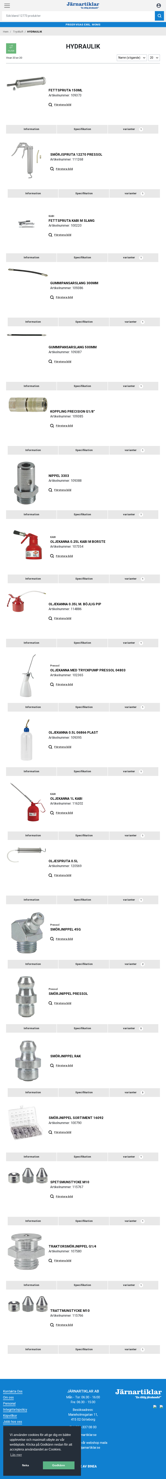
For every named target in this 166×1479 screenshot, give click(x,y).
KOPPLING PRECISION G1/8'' (72, 411)
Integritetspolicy (15, 1409)
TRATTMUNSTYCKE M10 (70, 1311)
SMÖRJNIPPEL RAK (65, 1056)
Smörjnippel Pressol (68, 994)
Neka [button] (25, 1465)
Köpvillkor (10, 1416)
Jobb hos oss (12, 1422)
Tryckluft (18, 31)
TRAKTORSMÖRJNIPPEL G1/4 (72, 1246)
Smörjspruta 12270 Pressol (76, 154)
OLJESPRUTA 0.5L (63, 861)
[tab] (31, 129)
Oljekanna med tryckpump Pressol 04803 (88, 670)
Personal (9, 1403)
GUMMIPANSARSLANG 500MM (73, 347)
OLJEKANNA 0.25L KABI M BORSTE (77, 542)
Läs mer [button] (16, 1455)
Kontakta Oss (12, 1391)
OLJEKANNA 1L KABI (66, 799)
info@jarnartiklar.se (83, 1435)
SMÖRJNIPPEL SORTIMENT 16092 (76, 1118)
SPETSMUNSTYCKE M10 (69, 1182)
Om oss (8, 1397)
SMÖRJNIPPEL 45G (65, 929)
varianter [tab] (132, 129)
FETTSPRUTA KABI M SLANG (72, 221)
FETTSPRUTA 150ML (65, 90)
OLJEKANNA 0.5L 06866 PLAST (73, 732)
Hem (6, 31)
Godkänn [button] (58, 1465)
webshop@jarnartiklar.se (83, 1447)
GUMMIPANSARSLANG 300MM (74, 283)
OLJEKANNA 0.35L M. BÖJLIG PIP (75, 604)
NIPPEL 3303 (59, 476)
